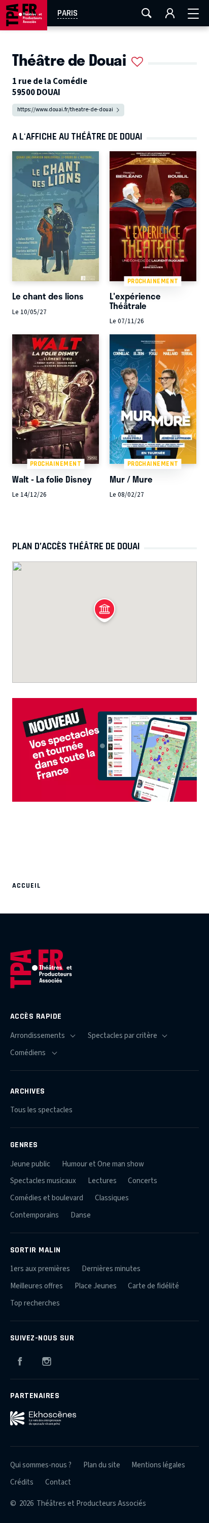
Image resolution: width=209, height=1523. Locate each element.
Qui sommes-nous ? (41, 1465)
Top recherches (35, 1303)
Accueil (26, 885)
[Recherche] (146, 13)
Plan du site (101, 1465)
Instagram (46, 1359)
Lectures (102, 1181)
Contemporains (34, 1215)
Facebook (19, 1359)
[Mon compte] (170, 13)
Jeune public (30, 1164)
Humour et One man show (103, 1164)
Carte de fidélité (153, 1286)
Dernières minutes (111, 1269)
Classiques (112, 1198)
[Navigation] (193, 13)
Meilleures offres (36, 1286)
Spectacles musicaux (43, 1181)
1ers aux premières (40, 1269)
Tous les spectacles (41, 1110)
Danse (81, 1215)
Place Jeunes (96, 1286)
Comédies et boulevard (46, 1198)
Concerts (142, 1181)
